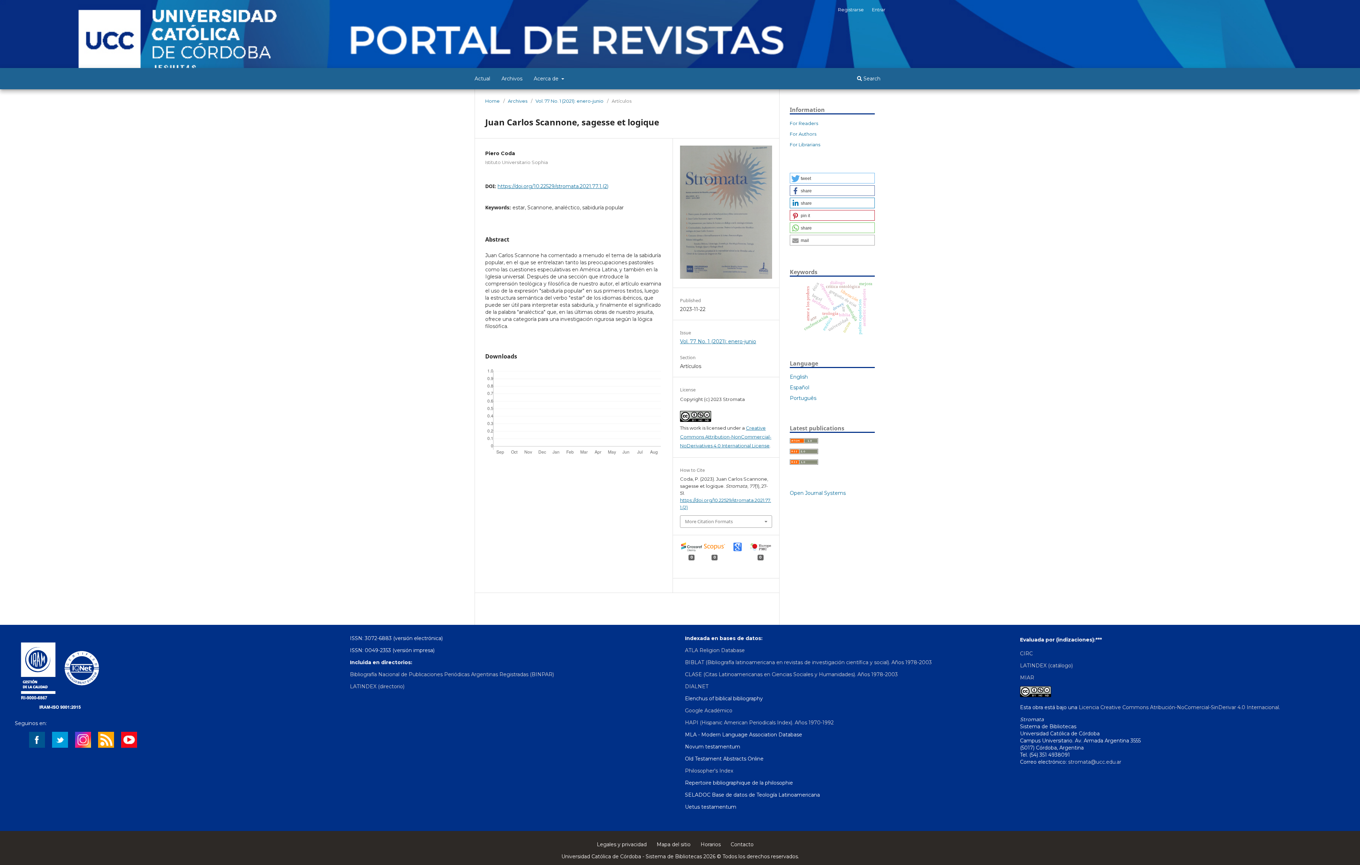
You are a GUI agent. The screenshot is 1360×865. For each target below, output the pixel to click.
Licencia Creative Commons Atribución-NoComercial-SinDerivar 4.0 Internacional (1179, 707)
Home (492, 101)
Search (871, 78)
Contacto (742, 844)
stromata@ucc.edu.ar (1094, 762)
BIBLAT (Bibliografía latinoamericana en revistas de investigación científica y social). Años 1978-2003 (808, 662)
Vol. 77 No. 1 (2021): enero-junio (570, 101)
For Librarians (805, 144)
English (799, 377)
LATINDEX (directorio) (377, 686)
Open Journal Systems (818, 493)
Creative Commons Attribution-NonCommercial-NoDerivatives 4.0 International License (725, 436)
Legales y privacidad (622, 844)
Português (803, 398)
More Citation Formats (709, 521)
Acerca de (547, 78)
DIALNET (696, 686)
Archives (517, 101)
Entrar (878, 9)
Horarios (711, 844)
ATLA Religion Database (715, 650)
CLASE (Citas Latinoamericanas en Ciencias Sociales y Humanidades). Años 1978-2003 (791, 674)
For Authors (803, 134)
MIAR (1027, 677)
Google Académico (708, 710)
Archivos (512, 78)
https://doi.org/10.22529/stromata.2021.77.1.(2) (553, 186)
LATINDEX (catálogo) (1046, 665)
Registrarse (851, 9)
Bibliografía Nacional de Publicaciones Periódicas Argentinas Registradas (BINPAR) (452, 674)
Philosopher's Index (709, 771)
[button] (832, 178)
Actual (482, 78)
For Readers (804, 123)
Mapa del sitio (674, 844)
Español (799, 387)
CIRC (1026, 653)
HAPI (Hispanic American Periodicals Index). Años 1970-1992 (759, 722)
